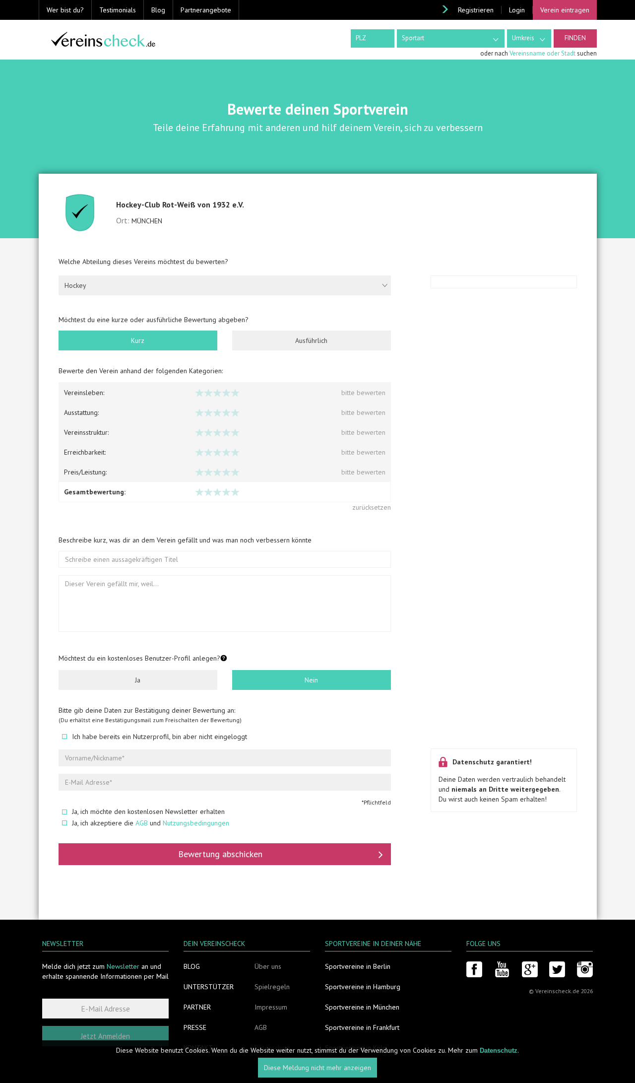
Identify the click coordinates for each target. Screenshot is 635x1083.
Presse (195, 1027)
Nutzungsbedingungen (196, 822)
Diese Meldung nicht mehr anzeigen (317, 1068)
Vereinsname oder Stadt (542, 53)
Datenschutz (498, 1050)
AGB (141, 822)
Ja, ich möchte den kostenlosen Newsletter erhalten (148, 811)
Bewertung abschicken (220, 854)
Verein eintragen (564, 9)
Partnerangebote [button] (206, 9)
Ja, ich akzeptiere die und (150, 822)
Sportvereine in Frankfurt (362, 1027)
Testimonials (117, 9)
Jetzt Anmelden (105, 1036)
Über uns (267, 966)
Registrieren (476, 9)
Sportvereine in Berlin (357, 966)
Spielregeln (272, 986)
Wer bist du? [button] (65, 9)
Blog (158, 9)
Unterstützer (209, 986)
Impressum (270, 1007)
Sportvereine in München (362, 1007)
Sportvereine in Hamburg (362, 986)
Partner (197, 1007)
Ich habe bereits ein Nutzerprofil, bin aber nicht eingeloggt (159, 736)
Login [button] (517, 9)
